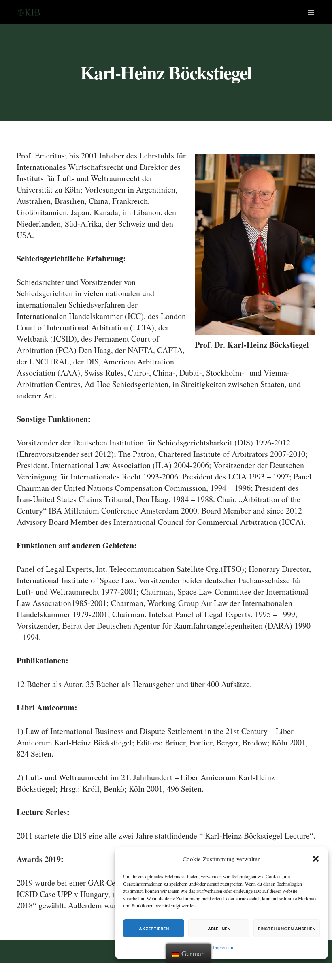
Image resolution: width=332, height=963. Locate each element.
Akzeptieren (154, 928)
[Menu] (308, 12)
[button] (316, 859)
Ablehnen (219, 928)
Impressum (223, 947)
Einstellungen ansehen (286, 928)
